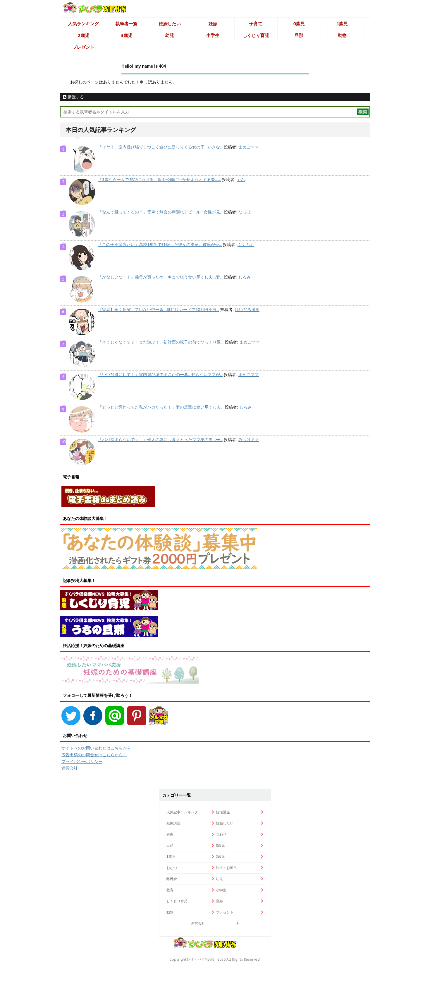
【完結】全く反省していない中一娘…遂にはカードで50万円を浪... (158, 309)
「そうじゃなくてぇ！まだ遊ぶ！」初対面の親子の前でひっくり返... (160, 342)
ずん (241, 179)
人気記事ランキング (182, 812)
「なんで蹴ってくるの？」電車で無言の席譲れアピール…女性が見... (160, 212)
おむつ (171, 867)
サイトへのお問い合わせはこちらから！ (98, 748)
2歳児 (83, 35)
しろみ (244, 277)
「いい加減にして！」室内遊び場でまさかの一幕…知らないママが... (160, 374)
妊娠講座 (173, 823)
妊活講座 (223, 812)
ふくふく (246, 244)
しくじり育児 (256, 35)
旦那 (299, 35)
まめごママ (248, 147)
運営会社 (69, 768)
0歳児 (299, 23)
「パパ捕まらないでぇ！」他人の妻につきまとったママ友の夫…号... (160, 439)
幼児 (169, 35)
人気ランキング (83, 23)
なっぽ (244, 212)
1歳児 (342, 23)
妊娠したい (170, 23)
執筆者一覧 (126, 23)
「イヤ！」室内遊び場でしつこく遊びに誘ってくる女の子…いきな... (160, 147)
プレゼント (83, 47)
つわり (221, 834)
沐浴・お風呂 (226, 867)
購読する (75, 97)
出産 (169, 845)
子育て (255, 23)
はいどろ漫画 (247, 309)
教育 (169, 890)
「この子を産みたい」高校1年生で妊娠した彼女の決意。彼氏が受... (160, 244)
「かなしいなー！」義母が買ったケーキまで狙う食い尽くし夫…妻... (160, 277)
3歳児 (126, 35)
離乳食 (171, 879)
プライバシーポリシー (81, 761)
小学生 (212, 35)
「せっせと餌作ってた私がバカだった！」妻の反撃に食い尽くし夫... (160, 407)
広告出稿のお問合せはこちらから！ (94, 754)
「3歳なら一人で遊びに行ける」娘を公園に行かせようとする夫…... (159, 179)
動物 (342, 35)
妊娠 (213, 23)
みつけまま (248, 439)
